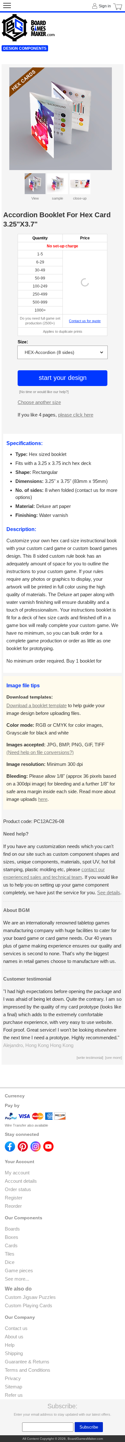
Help (9, 1345)
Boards (12, 1229)
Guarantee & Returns (27, 1361)
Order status (18, 1189)
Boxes (11, 1237)
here (42, 799)
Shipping (14, 1353)
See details (108, 892)
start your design (63, 377)
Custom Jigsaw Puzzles (30, 1297)
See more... (17, 1279)
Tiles (9, 1254)
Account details (21, 1181)
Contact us (16, 1328)
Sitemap (13, 1386)
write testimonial (90, 1058)
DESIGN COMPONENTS (24, 48)
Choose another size (39, 402)
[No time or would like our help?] (44, 392)
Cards (11, 1245)
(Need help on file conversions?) (40, 752)
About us (14, 1336)
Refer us (14, 1395)
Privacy (13, 1378)
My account (17, 1172)
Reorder (13, 1206)
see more (113, 1058)
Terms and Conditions (27, 1370)
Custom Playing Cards (28, 1305)
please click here (75, 414)
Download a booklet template (36, 705)
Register (13, 1197)
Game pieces (19, 1270)
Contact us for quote (85, 321)
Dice (9, 1262)
